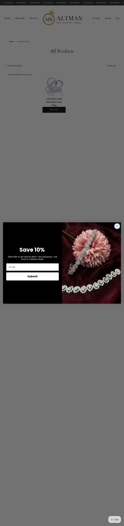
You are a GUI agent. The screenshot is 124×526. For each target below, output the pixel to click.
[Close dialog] (117, 226)
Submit (32, 276)
